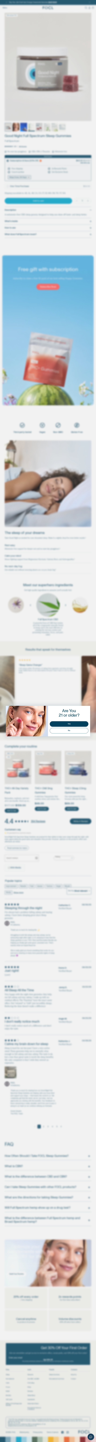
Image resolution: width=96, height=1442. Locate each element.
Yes (69, 724)
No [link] (69, 730)
